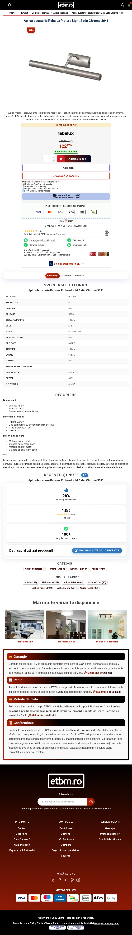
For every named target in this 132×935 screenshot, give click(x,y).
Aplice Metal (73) (66, 588)
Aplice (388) (30, 582)
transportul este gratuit (106, 923)
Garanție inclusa (36, 245)
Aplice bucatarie (33, 568)
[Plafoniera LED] (24, 624)
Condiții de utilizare (110, 839)
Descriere (66, 275)
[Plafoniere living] (66, 624)
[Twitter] (53, 880)
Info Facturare (66, 839)
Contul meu (66, 828)
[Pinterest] (72, 880)
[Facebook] (59, 880)
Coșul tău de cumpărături (66, 850)
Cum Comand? (22, 839)
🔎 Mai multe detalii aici (98, 672)
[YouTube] (66, 880)
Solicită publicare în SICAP (69, 263)
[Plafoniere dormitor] (107, 624)
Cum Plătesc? (22, 844)
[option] (24, 628)
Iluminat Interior (78, 568)
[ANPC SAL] (75, 929)
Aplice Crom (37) (97, 582)
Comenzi (66, 833)
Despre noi (22, 833)
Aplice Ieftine (98, 568)
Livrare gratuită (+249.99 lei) (42, 240)
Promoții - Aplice (56, 568)
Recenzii (79, 275)
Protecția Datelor (110, 833)
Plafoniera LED (25, 642)
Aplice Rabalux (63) (73, 582)
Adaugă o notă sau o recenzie (99, 550)
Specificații (52, 275)
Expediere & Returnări (22, 850)
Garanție (110, 828)
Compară (68, 167)
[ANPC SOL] (57, 929)
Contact (22, 828)
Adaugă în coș (77, 158)
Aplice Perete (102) (42, 588)
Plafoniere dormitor (107, 642)
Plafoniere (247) (50, 582)
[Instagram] (78, 880)
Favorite (66, 855)
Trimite (91, 802)
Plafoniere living (66, 642)
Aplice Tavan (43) (89, 588)
